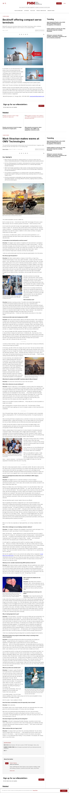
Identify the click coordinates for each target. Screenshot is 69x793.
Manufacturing (51, 10)
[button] (3, 3)
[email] (27, 34)
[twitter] (23, 34)
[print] (43, 34)
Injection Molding (19, 10)
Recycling (32, 10)
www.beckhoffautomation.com (37, 96)
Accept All (63, 790)
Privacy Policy (35, 790)
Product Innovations (41, 10)
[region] (34, 791)
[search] (5, 3)
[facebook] (19, 34)
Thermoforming (6, 16)
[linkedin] (21, 34)
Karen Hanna (5, 149)
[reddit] (25, 34)
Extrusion (26, 10)
